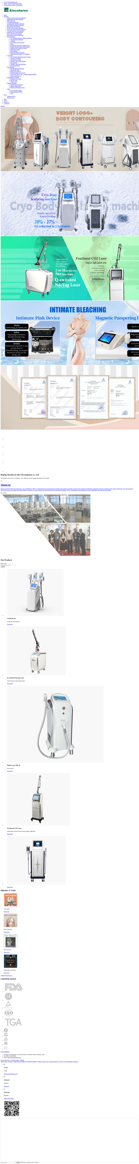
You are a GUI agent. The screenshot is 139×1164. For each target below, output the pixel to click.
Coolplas (12, 41)
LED (11, 93)
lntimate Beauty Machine (16, 84)
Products (6, 16)
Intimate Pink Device (15, 86)
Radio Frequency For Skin (56, 1061)
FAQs (5, 100)
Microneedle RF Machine (13, 26)
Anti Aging (10, 55)
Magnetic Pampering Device (17, 87)
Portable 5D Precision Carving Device (20, 45)
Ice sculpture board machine (17, 42)
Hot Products (15, 1060)
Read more (6, 911)
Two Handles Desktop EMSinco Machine (21, 38)
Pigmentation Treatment (13, 77)
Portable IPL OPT (14, 70)
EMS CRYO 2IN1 (15, 49)
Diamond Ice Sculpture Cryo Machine (20, 54)
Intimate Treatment (12, 83)
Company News (11, 96)
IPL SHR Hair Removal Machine (15, 25)
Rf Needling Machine (31, 1061)
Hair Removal (10, 67)
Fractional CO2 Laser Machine (15, 32)
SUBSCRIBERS (5, 1052)
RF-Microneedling (15, 65)
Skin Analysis (13, 62)
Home (5, 15)
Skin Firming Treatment (7, 1061)
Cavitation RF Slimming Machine (15, 23)
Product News (10, 97)
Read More (10, 624)
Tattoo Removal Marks (19, 1061)
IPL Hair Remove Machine (17, 68)
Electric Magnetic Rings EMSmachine (20, 47)
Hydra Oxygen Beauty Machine (15, 28)
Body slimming (11, 36)
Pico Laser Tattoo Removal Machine (16, 29)
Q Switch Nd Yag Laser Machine (15, 31)
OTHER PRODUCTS (6, 975)
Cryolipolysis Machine (13, 22)
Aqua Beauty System (15, 60)
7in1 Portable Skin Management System (20, 57)
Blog (5, 99)
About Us (6, 102)
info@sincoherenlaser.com (10, 1074)
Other (8, 89)
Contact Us (7, 103)
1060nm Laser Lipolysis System (18, 48)
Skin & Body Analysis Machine (15, 35)
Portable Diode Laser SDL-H (17, 73)
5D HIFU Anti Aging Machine (18, 61)
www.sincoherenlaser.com (10, 2)
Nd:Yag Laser (13, 80)
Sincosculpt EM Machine (16, 39)
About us (6, 484)
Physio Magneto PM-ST (16, 92)
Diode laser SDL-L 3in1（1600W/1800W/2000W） (23, 74)
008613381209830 (9, 1098)
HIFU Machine (11, 21)
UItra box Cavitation (15, 58)
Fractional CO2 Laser (15, 79)
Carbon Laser (13, 82)
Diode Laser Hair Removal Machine (16, 18)
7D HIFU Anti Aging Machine (18, 64)
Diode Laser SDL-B (15, 71)
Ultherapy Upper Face (43, 1061)
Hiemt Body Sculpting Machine (15, 19)
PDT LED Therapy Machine (14, 34)
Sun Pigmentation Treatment (70, 1061)
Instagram (6, 1086)
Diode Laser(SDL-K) (15, 76)
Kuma (11, 44)
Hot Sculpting (13, 51)
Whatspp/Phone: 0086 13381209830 (13, 5)
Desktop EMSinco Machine (17, 52)
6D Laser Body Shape (16, 90)
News (5, 95)
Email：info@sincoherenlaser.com (13, 3)
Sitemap (22, 1060)
